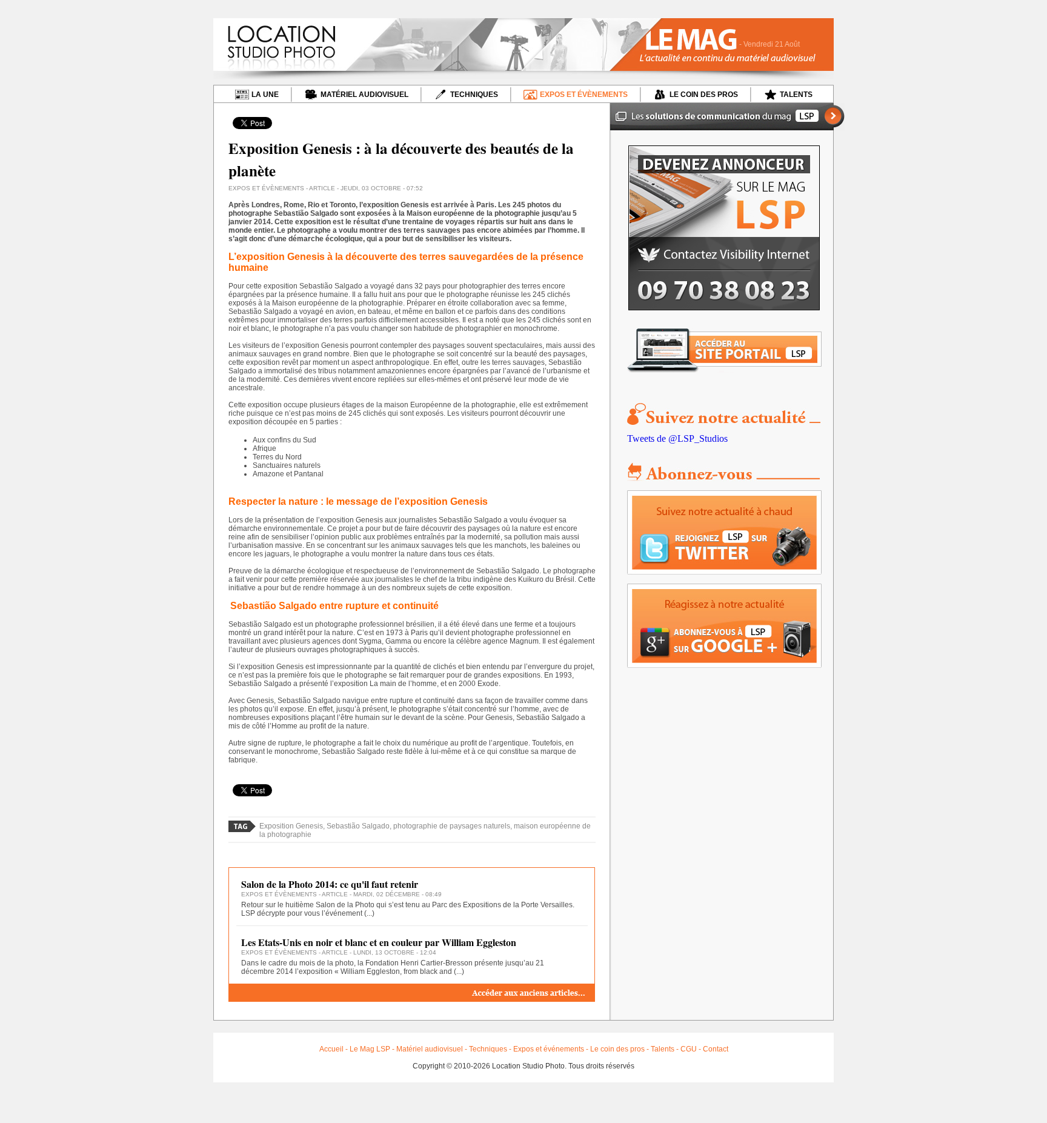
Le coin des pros (617, 1049)
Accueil (331, 1049)
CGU (688, 1049)
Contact (715, 1049)
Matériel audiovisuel (429, 1049)
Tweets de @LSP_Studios (677, 438)
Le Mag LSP (370, 1049)
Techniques (488, 1049)
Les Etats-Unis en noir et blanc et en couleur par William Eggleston (378, 942)
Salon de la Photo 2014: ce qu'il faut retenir (329, 884)
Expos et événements (548, 1049)
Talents (662, 1049)
